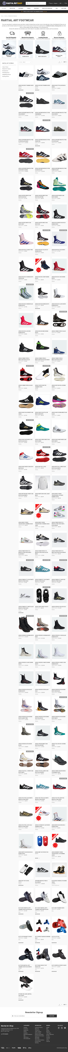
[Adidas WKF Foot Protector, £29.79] (42, 841)
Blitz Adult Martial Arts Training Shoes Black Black (25, 908)
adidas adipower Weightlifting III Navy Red (42, 140)
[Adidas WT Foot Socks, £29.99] (26, 870)
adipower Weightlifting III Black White (41, 881)
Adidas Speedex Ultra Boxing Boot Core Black (58, 690)
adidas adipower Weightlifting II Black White (26, 113)
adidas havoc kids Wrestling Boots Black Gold (25, 440)
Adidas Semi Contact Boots (41, 606)
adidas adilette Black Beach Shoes (58, 86)
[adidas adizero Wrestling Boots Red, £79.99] (42, 212)
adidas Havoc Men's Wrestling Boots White (59, 440)
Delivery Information (39, 1034)
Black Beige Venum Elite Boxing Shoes (59, 881)
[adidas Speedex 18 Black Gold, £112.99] (59, 596)
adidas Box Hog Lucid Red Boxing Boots (25, 332)
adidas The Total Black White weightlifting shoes (25, 798)
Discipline (36, 8)
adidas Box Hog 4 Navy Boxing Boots (42, 277)
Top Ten (48, 1038)
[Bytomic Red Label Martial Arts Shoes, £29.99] (26, 983)
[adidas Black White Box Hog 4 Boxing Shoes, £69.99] (59, 212)
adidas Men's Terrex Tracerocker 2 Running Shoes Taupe (42, 524)
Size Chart (37, 1038)
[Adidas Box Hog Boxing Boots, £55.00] (42, 293)
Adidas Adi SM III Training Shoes (42, 85)
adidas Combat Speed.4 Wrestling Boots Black (24, 359)
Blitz (47, 1028)
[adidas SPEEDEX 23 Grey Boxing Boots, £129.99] (26, 651)
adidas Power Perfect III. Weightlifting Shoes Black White (41, 552)
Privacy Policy (38, 1041)
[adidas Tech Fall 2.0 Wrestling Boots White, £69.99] (26, 760)
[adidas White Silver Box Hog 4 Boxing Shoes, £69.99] (26, 841)
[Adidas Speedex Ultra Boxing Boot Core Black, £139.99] (59, 679)
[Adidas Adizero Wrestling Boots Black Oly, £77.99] (26, 184)
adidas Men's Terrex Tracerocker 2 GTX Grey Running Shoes (57, 495)
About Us (37, 1028)
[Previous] (3, 49)
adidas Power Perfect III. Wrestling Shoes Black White (59, 551)
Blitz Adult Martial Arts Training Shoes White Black (41, 908)
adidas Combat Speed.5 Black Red (25, 386)
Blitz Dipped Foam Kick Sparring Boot (42, 937)
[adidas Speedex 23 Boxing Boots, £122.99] (26, 624)
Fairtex (47, 1030)
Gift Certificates (27, 1038)
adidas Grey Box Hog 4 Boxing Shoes (59, 386)
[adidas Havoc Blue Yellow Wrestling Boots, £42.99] (42, 401)
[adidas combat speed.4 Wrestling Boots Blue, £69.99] (59, 347)
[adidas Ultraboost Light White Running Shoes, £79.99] (42, 814)
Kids (57, 8)
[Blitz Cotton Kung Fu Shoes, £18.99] (26, 926)
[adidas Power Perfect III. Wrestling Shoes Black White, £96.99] (59, 540)
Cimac (47, 1040)
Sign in (51, 3)
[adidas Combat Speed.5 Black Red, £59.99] (26, 374)
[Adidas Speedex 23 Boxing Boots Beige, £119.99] (42, 624)
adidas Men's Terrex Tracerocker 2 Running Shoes (26, 523)
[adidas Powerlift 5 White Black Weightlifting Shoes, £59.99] (26, 596)
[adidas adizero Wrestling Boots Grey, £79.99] (26, 212)
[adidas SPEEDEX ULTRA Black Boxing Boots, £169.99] (26, 679)
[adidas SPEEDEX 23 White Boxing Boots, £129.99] (42, 651)
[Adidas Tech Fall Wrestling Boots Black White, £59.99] (42, 760)
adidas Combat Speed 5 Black (59, 331)
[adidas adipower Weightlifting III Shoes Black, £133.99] (42, 157)
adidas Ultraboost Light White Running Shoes (42, 825)
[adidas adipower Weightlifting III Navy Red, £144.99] (42, 129)
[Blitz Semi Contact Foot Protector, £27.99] (42, 954)
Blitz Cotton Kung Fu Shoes (25, 936)
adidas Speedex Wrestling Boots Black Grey (41, 744)
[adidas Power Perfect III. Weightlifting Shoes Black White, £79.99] (42, 540)
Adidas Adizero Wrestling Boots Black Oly (25, 196)
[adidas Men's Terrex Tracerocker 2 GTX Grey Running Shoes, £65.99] (59, 483)
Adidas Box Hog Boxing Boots (42, 304)
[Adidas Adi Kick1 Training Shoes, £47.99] (26, 74)
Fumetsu (48, 1037)
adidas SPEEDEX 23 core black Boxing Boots (59, 636)
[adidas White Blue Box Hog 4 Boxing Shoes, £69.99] (59, 814)
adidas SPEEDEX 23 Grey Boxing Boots (26, 663)
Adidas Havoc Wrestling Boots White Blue (26, 467)
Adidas (47, 1027)
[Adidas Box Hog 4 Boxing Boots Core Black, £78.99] (26, 266)
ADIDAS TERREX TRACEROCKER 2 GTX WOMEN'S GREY (59, 771)
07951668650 (5, 1034)
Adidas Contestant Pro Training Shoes (40, 386)
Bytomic (48, 1031)
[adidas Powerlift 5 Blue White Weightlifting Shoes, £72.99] (42, 568)
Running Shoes (5, 76)
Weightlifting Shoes (6, 74)
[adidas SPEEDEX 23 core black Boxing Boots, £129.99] (59, 624)
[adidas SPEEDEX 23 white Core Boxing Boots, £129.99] (59, 651)
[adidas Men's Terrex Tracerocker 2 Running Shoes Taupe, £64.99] (42, 511)
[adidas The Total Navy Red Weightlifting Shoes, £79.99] (59, 787)
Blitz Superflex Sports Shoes (59, 965)
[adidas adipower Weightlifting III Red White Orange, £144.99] (26, 157)
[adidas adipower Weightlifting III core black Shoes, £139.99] (26, 129)
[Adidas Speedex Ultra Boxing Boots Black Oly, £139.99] (42, 706)
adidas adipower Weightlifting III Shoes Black (42, 169)
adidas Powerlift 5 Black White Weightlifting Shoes (26, 580)
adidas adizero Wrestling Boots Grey (25, 223)
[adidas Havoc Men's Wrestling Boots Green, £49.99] (42, 428)
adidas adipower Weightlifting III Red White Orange (26, 169)
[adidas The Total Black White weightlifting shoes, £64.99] (26, 787)
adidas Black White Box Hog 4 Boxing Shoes (59, 223)
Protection (12, 8)
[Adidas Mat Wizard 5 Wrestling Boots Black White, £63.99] (26, 483)
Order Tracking (38, 1031)
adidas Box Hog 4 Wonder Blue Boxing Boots (26, 304)
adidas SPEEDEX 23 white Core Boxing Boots (59, 663)
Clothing (4, 8)
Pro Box (48, 1035)
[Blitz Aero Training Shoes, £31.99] (59, 897)
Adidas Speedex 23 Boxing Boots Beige (42, 636)
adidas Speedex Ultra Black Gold (41, 690)
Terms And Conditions (39, 1040)
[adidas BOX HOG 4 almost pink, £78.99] (26, 239)
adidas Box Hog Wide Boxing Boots (41, 332)
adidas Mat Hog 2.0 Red (40, 466)
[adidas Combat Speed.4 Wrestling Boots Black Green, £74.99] (42, 347)
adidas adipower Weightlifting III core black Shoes (26, 140)
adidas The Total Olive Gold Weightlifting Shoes (25, 825)
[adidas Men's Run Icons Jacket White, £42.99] (42, 483)
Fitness (28, 8)
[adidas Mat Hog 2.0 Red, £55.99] (42, 456)
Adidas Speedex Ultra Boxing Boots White (58, 717)
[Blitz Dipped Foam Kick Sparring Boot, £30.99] (42, 926)
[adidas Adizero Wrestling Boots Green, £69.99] (59, 184)
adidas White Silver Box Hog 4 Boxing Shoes (26, 853)
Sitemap (37, 1042)
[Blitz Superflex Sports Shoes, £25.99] (59, 954)
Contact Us (37, 1030)
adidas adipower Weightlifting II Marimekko (42, 113)
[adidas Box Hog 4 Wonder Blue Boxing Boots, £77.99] (26, 293)
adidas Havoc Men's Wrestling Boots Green (42, 440)
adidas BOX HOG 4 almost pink (26, 249)
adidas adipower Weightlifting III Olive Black (59, 140)
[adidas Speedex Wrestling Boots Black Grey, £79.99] (42, 733)
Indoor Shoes (5, 67)
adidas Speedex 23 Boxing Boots (26, 635)
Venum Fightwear (50, 1034)
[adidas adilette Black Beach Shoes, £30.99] (59, 74)
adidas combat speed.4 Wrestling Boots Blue (57, 359)
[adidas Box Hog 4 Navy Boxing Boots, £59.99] (42, 266)
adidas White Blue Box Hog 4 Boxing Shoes (58, 825)
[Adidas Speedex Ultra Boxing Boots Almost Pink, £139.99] (26, 706)
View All (48, 1041)
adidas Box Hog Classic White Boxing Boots (59, 304)
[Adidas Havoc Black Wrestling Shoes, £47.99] (26, 401)
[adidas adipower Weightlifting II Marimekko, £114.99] (42, 102)
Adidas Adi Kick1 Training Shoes (26, 85)
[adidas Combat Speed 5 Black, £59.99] (59, 320)
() (66, 3)
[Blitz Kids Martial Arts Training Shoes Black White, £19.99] (26, 954)
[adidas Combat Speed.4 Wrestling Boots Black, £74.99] (26, 347)
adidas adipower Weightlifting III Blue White (59, 113)
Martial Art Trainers (6, 68)
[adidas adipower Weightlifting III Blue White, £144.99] (59, 102)
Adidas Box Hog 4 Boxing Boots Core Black (26, 277)
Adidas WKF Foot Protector (41, 852)
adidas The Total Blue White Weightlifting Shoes (41, 798)
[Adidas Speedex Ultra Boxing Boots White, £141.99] (59, 706)
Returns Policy (38, 1033)
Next (65, 61)
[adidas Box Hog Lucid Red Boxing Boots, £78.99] (26, 320)
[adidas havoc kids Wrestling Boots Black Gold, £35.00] (26, 428)
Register (56, 3)
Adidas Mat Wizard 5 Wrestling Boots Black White (26, 494)
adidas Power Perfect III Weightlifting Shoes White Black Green (58, 524)
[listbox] (27, 62)
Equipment (21, 8)
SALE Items (63, 8)
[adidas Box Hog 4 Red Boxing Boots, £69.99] (59, 266)
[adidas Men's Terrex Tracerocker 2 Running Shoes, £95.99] (26, 511)
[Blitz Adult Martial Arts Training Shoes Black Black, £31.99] (26, 897)
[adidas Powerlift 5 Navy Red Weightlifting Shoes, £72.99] (59, 568)
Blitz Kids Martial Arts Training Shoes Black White (25, 966)
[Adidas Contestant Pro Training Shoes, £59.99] (42, 374)
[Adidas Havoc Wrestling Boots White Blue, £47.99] (26, 456)
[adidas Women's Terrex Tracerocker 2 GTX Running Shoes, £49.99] (59, 841)
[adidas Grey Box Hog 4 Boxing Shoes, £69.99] (59, 374)
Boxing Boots (5, 70)
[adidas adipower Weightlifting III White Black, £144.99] (59, 157)
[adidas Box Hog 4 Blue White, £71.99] (59, 239)
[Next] (64, 49)
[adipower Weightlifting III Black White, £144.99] (42, 870)
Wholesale (37, 1037)
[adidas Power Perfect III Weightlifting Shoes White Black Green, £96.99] (59, 511)
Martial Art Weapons (47, 8)
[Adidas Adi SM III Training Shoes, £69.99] (42, 74)
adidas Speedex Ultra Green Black (25, 744)
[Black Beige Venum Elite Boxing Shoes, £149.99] (59, 870)
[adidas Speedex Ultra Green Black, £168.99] (26, 733)
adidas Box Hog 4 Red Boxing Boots (58, 277)
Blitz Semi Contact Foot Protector (41, 966)
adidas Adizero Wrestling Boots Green (58, 196)
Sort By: (20, 62)
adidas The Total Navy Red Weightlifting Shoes (58, 798)
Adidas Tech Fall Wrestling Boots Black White (41, 771)
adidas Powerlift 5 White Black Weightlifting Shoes (26, 607)
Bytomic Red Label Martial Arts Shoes (25, 994)
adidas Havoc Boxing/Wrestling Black (59, 413)
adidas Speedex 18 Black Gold (59, 606)
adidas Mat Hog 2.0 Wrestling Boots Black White (59, 467)
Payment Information (39, 1035)
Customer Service (38, 1027)
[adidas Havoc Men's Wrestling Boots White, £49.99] (59, 428)
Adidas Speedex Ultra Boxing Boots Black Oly (42, 717)
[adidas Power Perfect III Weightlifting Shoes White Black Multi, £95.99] (26, 540)
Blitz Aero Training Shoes (58, 908)
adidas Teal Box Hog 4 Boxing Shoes (59, 744)
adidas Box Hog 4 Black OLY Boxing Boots (41, 250)
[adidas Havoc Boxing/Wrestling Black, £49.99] (59, 401)
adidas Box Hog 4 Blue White (58, 249)
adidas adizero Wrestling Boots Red (41, 223)
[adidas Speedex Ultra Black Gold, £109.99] (42, 679)
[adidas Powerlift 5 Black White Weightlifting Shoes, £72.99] (26, 568)
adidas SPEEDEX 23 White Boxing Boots (42, 663)
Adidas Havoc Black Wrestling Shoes (26, 413)
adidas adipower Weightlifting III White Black (59, 169)
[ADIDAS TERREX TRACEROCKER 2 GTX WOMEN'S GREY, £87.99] (59, 760)
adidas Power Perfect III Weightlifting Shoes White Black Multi (25, 552)
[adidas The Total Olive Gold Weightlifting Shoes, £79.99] (26, 814)
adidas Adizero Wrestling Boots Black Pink (41, 196)
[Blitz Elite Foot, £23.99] (59, 926)
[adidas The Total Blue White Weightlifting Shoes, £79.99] (42, 787)
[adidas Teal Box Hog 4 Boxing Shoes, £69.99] (59, 733)
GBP (61, 3)
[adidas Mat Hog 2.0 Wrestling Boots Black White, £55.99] (59, 456)
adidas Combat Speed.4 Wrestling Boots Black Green (42, 359)
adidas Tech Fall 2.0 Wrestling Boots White (26, 771)
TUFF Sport (48, 1033)
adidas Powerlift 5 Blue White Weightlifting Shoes (42, 580)
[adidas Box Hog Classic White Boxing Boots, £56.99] (59, 293)
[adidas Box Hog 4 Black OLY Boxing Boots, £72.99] (42, 239)
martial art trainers (50, 25)
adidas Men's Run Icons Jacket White (42, 494)
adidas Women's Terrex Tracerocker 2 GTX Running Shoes (58, 854)
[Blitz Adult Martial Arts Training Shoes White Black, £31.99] (42, 897)
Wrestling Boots (5, 72)
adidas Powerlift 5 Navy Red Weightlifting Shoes (58, 580)
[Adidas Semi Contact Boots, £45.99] (42, 596)
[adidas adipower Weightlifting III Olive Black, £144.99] (59, 129)
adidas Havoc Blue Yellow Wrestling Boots (41, 413)
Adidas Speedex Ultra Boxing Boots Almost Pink (25, 717)
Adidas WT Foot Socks (24, 880)
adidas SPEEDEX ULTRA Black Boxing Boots (25, 690)
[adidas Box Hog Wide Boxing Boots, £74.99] (42, 320)
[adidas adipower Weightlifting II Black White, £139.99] (26, 102)
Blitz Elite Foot (55, 936)
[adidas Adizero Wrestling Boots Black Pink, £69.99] (42, 184)
